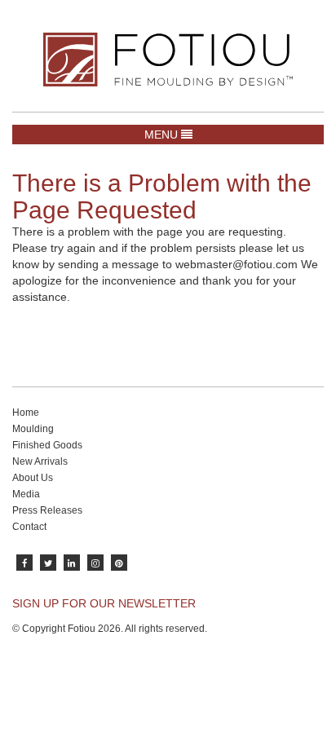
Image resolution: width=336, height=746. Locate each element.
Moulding (33, 429)
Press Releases (47, 510)
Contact (29, 526)
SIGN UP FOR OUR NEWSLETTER (104, 603)
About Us (32, 477)
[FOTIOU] (168, 59)
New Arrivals (40, 461)
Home (25, 412)
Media (26, 494)
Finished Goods (47, 445)
